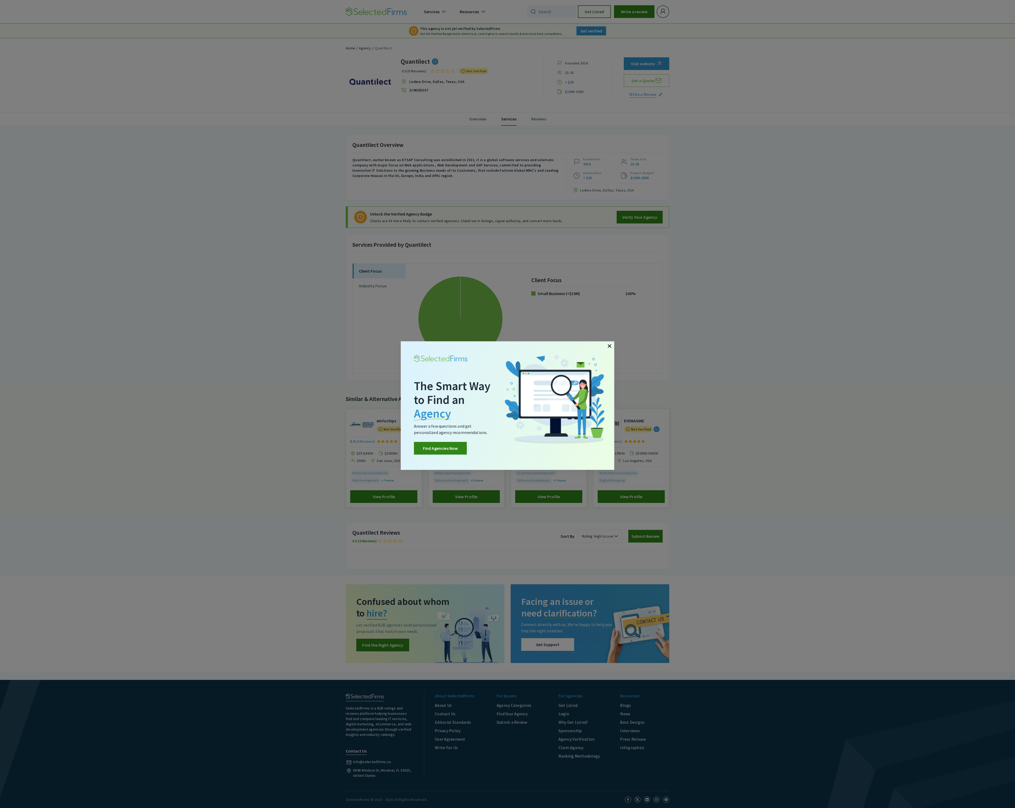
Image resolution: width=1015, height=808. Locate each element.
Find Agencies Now (440, 448)
